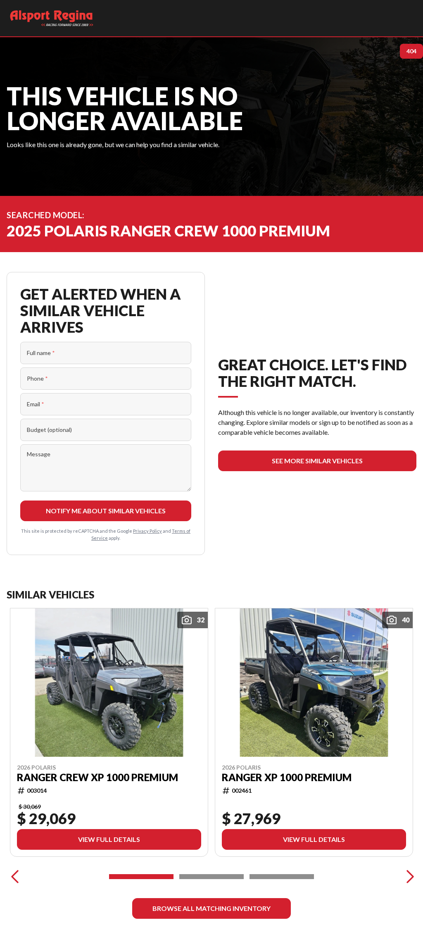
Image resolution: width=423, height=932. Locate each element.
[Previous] (15, 876)
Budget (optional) (49, 429)
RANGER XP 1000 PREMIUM (287, 777)
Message (38, 454)
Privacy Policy (147, 531)
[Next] (408, 876)
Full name (41, 352)
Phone (37, 378)
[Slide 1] (141, 876)
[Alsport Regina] (52, 18)
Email (35, 404)
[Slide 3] (282, 876)
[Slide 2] (211, 876)
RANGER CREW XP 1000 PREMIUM (97, 777)
